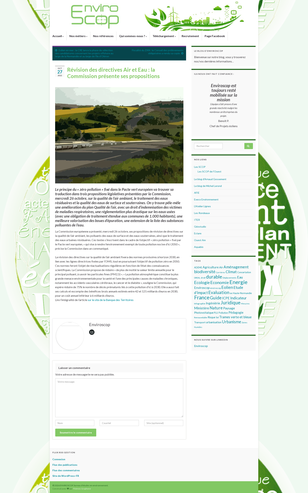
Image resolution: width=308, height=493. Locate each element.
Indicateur (238, 298)
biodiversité (204, 271)
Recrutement (190, 36)
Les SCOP (200, 166)
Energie (238, 282)
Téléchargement (164, 36)
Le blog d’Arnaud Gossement (210, 179)
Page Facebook (215, 36)
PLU (216, 312)
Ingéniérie (213, 303)
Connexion (58, 459)
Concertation (244, 272)
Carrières (220, 272)
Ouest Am (200, 240)
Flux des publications (64, 464)
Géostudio (200, 226)
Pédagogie (236, 312)
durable (214, 277)
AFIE (196, 192)
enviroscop (215, 288)
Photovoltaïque (203, 312)
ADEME (198, 267)
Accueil (57, 36)
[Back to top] (300, 485)
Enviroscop (202, 288)
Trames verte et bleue (235, 317)
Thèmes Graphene (82, 488)
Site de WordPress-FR (65, 475)
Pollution (223, 312)
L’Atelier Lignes (202, 206)
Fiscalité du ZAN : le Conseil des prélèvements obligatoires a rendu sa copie (157, 52)
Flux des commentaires (66, 470)
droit (203, 277)
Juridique (230, 302)
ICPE (226, 298)
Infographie (199, 303)
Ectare (197, 233)
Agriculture (211, 267)
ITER (197, 219)
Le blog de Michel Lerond (208, 185)
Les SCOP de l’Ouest (209, 171)
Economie (219, 282)
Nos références (103, 36)
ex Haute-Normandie (241, 293)
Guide (216, 297)
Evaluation (218, 292)
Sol (217, 317)
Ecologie (202, 282)
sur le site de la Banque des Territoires (111, 300)
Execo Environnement (206, 199)
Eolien (227, 287)
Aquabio (198, 246)
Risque (211, 317)
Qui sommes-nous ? (132, 36)
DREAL (197, 278)
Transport (200, 322)
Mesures (245, 303)
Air (221, 267)
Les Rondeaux (202, 212)
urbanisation (213, 322)
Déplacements (230, 277)
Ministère (201, 308)
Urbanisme (231, 321)
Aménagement (236, 267)
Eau (240, 277)
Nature (216, 307)
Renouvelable (200, 317)
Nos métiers (77, 36)
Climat (231, 271)
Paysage (229, 308)
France (201, 297)
